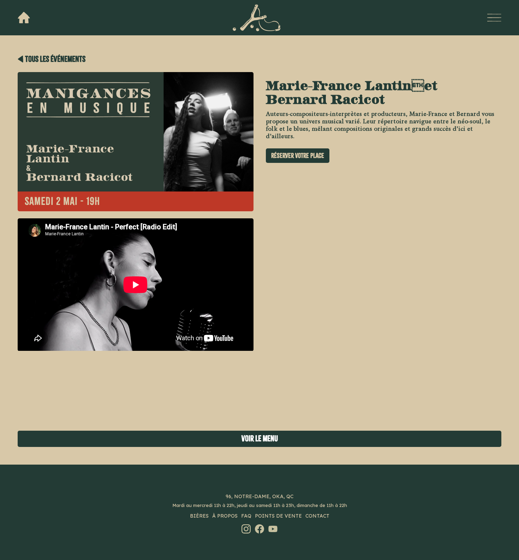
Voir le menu (259, 439)
